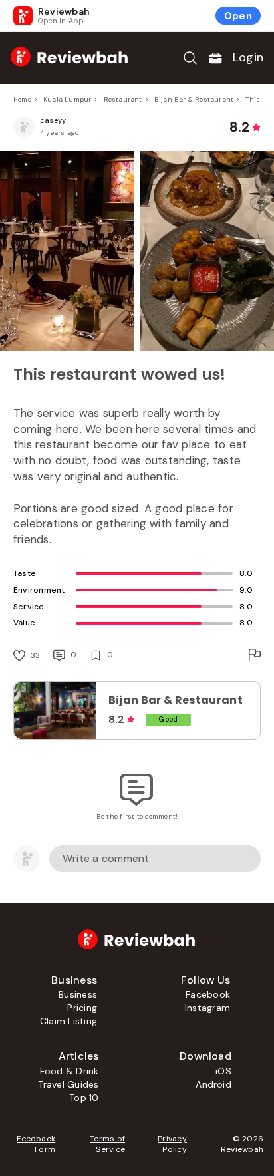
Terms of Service (107, 1144)
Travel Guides (68, 1084)
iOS (223, 1071)
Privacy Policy (172, 1144)
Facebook (208, 994)
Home (22, 99)
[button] (137, 251)
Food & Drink (69, 1071)
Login (248, 57)
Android (213, 1084)
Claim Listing (68, 1021)
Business (78, 994)
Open (238, 16)
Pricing (82, 1008)
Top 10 (83, 1097)
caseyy (53, 120)
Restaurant (123, 99)
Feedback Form (36, 1144)
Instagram (207, 1008)
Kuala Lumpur (67, 99)
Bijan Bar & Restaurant (193, 99)
